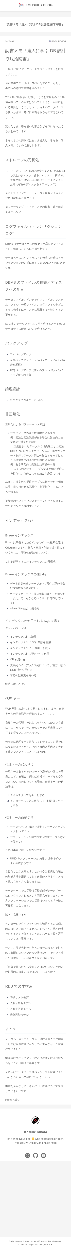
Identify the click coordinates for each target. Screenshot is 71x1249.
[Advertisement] (35, 1196)
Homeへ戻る (12, 1099)
